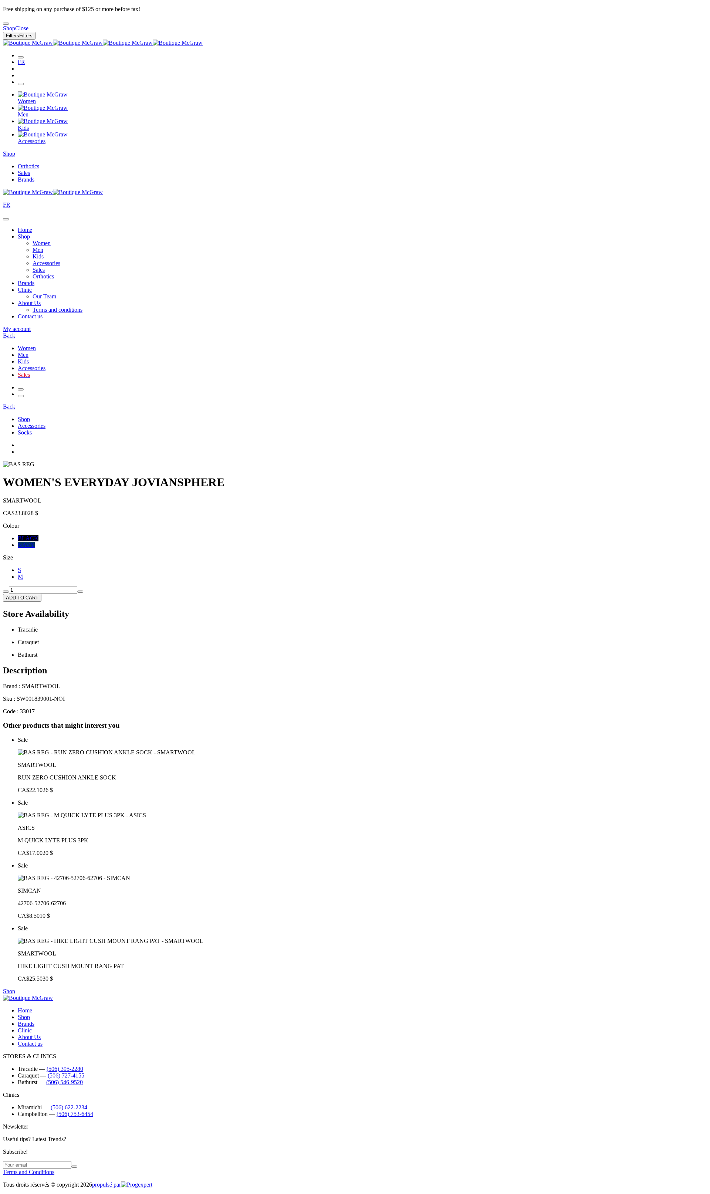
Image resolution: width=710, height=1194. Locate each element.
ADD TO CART (22, 598)
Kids (38, 256)
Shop (9, 153)
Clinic (25, 290)
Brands (26, 179)
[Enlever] (6, 592)
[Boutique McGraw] (103, 43)
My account (17, 329)
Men (38, 250)
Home (25, 230)
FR (21, 62)
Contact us (30, 316)
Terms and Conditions (28, 1172)
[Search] (21, 57)
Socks (25, 432)
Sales (24, 173)
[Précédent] (21, 389)
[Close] (6, 219)
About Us (29, 303)
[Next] (21, 396)
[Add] (80, 592)
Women (42, 243)
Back (9, 335)
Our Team (44, 296)
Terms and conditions (57, 310)
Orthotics (28, 166)
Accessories (46, 263)
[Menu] (21, 84)
